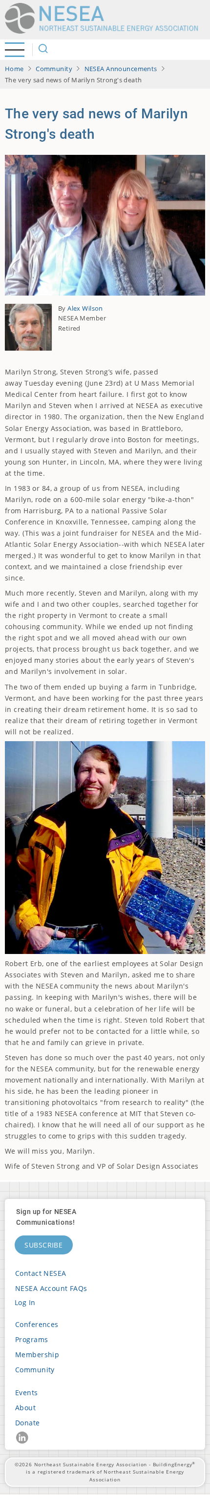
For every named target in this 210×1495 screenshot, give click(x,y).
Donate (27, 1422)
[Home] (105, 18)
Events (26, 1392)
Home (14, 68)
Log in (25, 1302)
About (25, 1407)
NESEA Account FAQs (51, 1288)
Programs (31, 1339)
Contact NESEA (40, 1273)
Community (54, 68)
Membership (37, 1354)
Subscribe (43, 1245)
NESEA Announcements (120, 68)
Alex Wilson (85, 308)
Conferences (37, 1324)
